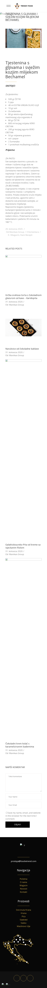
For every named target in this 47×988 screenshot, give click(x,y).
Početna (23, 879)
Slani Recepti (26, 235)
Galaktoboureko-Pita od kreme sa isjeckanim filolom (22, 546)
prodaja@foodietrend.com (23, 861)
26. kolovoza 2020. (14, 229)
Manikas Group (16, 232)
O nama (23, 882)
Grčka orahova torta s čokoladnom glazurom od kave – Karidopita (23, 297)
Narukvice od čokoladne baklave (22, 348)
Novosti (23, 888)
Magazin (15, 235)
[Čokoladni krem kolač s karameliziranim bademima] (23, 649)
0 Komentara (33, 232)
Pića (23, 916)
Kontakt (23, 892)
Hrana (23, 913)
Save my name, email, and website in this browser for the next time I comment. (22, 815)
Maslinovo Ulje (23, 926)
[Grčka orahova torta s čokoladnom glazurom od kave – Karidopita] (23, 273)
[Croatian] (4, 984)
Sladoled (23, 919)
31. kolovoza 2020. (14, 301)
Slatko (23, 923)
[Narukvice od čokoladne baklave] (23, 327)
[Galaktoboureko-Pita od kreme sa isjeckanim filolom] (23, 450)
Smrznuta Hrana (23, 910)
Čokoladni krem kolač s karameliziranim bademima (19, 745)
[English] (8, 984)
